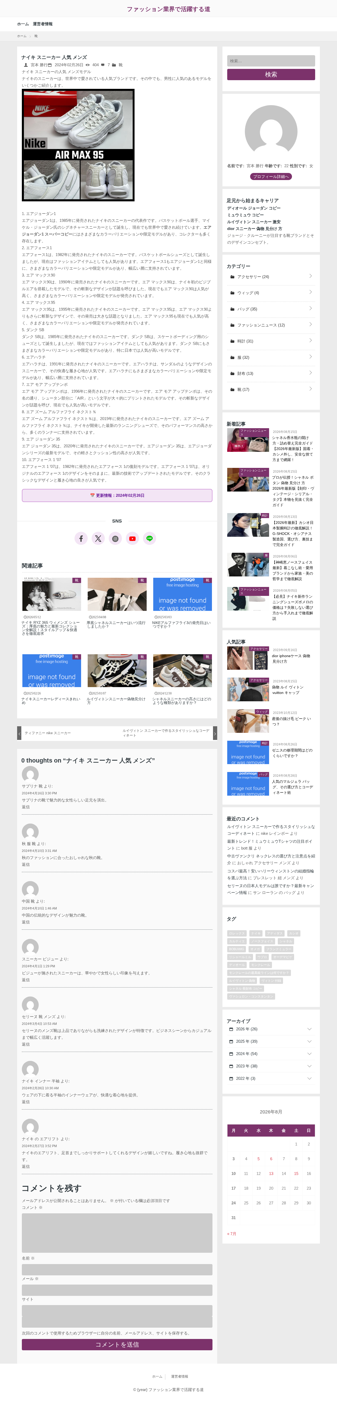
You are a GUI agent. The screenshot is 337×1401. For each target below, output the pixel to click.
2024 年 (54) (246, 1053)
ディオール (237, 965)
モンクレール (260, 965)
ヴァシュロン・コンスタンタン (251, 996)
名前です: (235, 165)
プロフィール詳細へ (271, 176)
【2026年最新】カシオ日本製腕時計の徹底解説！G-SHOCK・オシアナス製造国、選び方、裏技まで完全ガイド (293, 533)
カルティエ (237, 941)
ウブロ (262, 957)
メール (30, 1278)
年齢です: (273, 165)
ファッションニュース (260, 325)
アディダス (275, 933)
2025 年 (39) (246, 1041)
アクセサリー (252, 276)
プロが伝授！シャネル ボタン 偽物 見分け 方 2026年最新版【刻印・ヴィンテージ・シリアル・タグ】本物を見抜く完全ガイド (293, 491)
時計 (244, 341)
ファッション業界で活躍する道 (168, 9)
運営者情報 (43, 24)
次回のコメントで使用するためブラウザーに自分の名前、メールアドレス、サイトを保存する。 (107, 1333)
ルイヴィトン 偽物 (242, 981)
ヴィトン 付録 (271, 981)
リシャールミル (240, 957)
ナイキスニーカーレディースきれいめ (51, 700)
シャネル (286, 941)
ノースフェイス (262, 941)
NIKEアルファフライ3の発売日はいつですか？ (182, 624)
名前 (28, 1258)
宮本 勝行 (39, 65)
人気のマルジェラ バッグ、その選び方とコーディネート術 (292, 787)
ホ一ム (23, 24)
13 (271, 1173)
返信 (26, 807)
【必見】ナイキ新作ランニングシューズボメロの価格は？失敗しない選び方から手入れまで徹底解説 (292, 607)
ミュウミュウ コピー (245, 215)
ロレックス (237, 933)
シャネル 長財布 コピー (245, 988)
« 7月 (231, 1233)
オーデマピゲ (282, 957)
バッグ (246, 309)
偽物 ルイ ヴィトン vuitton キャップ (288, 690)
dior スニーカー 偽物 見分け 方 (254, 228)
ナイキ (256, 933)
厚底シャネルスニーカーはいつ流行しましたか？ (116, 624)
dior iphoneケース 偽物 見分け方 (291, 658)
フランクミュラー (278, 949)
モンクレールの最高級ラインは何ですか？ (259, 973)
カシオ (294, 933)
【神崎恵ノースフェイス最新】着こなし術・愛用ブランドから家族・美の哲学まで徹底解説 (292, 570)
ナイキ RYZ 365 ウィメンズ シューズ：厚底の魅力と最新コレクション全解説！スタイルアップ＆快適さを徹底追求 (51, 628)
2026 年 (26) (246, 1029)
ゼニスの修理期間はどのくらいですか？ (292, 753)
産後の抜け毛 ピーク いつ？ (291, 721)
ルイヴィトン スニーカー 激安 (254, 221)
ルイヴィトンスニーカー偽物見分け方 (116, 700)
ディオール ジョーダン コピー (254, 208)
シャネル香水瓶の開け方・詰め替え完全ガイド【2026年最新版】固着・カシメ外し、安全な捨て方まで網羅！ (293, 449)
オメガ (255, 949)
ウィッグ (247, 292)
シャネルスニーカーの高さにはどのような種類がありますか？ (182, 700)
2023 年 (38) (246, 1066)
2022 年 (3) (245, 1078)
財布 (244, 373)
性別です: (298, 165)
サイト (28, 1299)
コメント (32, 1207)
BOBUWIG (236, 949)
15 (296, 1173)
